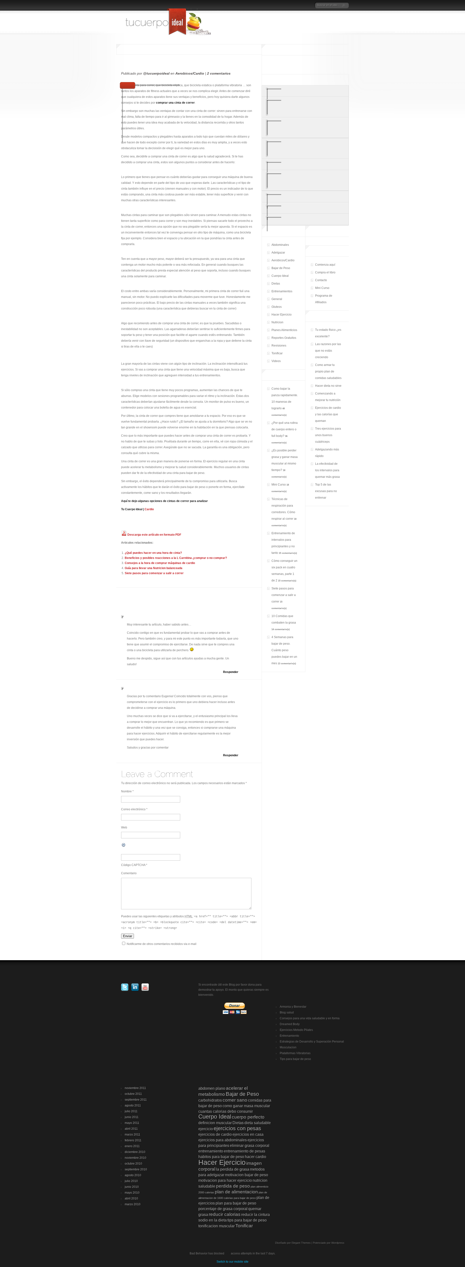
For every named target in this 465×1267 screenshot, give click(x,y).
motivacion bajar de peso (246, 1175)
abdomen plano (211, 1088)
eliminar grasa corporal (249, 1145)
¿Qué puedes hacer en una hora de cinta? (153, 553)
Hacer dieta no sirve (328, 385)
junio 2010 (132, 1187)
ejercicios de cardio (215, 1134)
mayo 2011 (132, 1123)
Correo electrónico (133, 809)
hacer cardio (255, 1157)
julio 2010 (131, 1181)
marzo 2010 (132, 1204)
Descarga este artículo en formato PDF (154, 534)
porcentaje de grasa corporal (223, 1209)
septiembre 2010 (136, 1169)
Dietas (275, 283)
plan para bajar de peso (236, 1203)
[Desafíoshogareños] (305, 196)
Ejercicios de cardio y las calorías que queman (328, 414)
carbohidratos (210, 1100)
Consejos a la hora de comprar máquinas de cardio (160, 563)
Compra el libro (325, 272)
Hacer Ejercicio (281, 314)
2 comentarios (219, 73)
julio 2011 (131, 1111)
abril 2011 (131, 1128)
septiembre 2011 (136, 1099)
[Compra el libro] (274, 5)
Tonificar (277, 353)
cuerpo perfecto (248, 1117)
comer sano (235, 1100)
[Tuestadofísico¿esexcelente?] (305, 91)
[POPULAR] (305, 80)
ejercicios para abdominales (222, 1140)
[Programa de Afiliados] (303, 5)
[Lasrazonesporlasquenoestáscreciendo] (305, 107)
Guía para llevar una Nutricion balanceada (153, 568)
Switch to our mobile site (232, 1261)
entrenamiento (210, 1151)
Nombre (126, 791)
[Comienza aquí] (264, 5)
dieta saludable (257, 1123)
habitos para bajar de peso (221, 1157)
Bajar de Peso (280, 268)
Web (124, 827)
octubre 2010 (133, 1163)
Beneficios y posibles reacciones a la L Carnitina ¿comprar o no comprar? (176, 558)
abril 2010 (131, 1198)
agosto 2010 (133, 1175)
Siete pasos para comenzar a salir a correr (154, 573)
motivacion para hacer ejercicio (225, 1180)
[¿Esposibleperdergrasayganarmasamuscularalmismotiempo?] (305, 180)
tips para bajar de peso (247, 1220)
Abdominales (280, 245)
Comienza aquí (325, 264)
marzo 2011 (132, 1134)
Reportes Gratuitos (283, 338)
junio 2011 (132, 1117)
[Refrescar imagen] (123, 846)
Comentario (129, 873)
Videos (276, 361)
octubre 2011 (133, 1094)
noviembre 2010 (135, 1157)
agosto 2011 (133, 1105)
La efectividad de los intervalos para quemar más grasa (327, 470)
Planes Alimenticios (284, 330)
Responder (230, 672)
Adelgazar (278, 252)
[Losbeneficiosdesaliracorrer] (305, 219)
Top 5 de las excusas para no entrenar (326, 491)
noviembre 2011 (135, 1088)
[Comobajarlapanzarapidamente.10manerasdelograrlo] (305, 149)
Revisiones (278, 345)
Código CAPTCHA (133, 865)
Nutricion (277, 322)
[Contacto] (282, 5)
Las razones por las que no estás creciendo (328, 350)
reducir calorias (224, 1214)
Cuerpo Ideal (280, 276)
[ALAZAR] (334, 80)
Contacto (321, 280)
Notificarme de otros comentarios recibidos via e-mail (161, 944)
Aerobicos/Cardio (189, 73)
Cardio (149, 509)
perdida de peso (233, 1186)
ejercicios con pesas (237, 1128)
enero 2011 (132, 1146)
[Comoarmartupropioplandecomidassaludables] (305, 128)
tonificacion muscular (216, 1226)
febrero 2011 (133, 1140)
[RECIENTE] (276, 80)
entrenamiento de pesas (244, 1151)
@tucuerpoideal (156, 73)
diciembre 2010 (135, 1152)
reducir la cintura (255, 1215)
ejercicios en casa (248, 1134)
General (276, 299)
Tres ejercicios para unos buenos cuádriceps (328, 435)
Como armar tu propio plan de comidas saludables (328, 371)
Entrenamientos (281, 291)
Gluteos (276, 307)
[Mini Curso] (289, 5)
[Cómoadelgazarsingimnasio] (305, 208)
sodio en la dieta (212, 1220)
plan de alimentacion (236, 1191)
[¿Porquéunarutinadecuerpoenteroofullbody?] (305, 164)
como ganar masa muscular (246, 1106)
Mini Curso (322, 288)
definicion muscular (215, 1123)
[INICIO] (257, 5)
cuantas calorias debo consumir (225, 1111)
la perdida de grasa (232, 1169)
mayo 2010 (132, 1192)
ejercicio (205, 1129)
